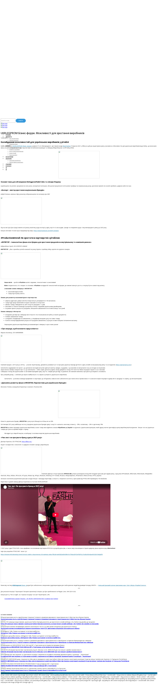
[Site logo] (4, 123)
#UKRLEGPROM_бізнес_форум (22, 146)
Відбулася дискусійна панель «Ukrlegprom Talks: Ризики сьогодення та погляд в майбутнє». (31, 638)
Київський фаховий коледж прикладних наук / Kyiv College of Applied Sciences (122, 585)
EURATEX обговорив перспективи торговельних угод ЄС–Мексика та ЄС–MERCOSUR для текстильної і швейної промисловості (41, 652)
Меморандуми (13, 144)
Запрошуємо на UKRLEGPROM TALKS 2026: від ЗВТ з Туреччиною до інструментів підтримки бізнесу (32, 647)
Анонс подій (12, 153)
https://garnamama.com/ (123, 365)
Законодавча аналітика (16, 162)
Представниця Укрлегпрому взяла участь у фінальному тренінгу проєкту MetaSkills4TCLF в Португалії (33, 670)
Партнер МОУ (13, 155)
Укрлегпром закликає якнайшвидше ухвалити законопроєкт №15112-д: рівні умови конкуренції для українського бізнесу (40, 628)
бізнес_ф (19, 585)
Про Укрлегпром (14, 138)
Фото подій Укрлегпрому (16, 151)
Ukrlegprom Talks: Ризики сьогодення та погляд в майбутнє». (21, 633)
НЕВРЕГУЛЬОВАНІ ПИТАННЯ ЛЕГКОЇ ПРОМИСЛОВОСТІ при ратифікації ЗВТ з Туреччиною (28, 666)
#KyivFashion (67, 146)
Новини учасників (14, 149)
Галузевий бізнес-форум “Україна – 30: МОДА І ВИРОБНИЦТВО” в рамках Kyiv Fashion (31, 599)
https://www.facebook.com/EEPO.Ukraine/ (46, 231)
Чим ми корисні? (13, 140)
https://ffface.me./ (27, 441)
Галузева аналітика (14, 160)
